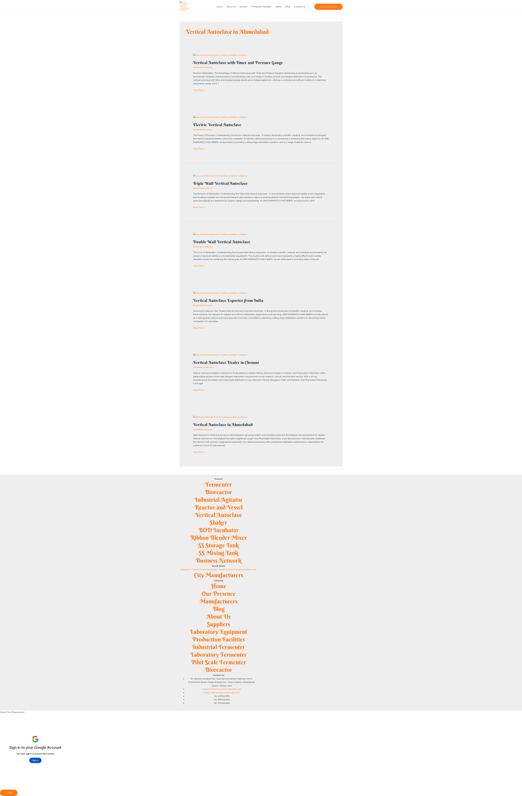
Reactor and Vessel (219, 507)
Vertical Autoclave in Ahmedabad (223, 424)
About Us (218, 616)
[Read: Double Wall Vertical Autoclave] (220, 234)
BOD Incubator (218, 530)
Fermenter (218, 484)
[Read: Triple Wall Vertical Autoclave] (220, 175)
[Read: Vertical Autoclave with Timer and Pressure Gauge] (220, 55)
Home (218, 586)
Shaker (218, 522)
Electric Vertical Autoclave (217, 124)
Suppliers (218, 624)
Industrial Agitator (219, 499)
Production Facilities (261, 6)
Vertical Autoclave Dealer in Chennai (226, 362)
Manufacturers (218, 601)
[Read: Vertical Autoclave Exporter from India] (220, 293)
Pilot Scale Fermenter (218, 662)
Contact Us (299, 6)
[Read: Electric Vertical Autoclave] (220, 117)
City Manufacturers (218, 575)
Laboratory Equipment (218, 631)
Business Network (218, 560)
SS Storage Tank (218, 545)
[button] (328, 7)
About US (231, 6)
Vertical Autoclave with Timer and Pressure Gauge (238, 62)
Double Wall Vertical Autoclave (221, 241)
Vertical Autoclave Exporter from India (228, 300)
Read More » (199, 90)
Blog (288, 6)
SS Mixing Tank (218, 553)
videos (278, 6)
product (244, 6)
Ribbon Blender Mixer (218, 537)
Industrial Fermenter (218, 647)
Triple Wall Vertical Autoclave (220, 183)
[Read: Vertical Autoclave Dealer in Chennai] (220, 355)
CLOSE (8, 793)
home (219, 6)
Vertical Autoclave (218, 515)
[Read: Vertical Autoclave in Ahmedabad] (220, 417)
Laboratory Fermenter (218, 654)
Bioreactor (218, 492)
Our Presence (219, 593)
